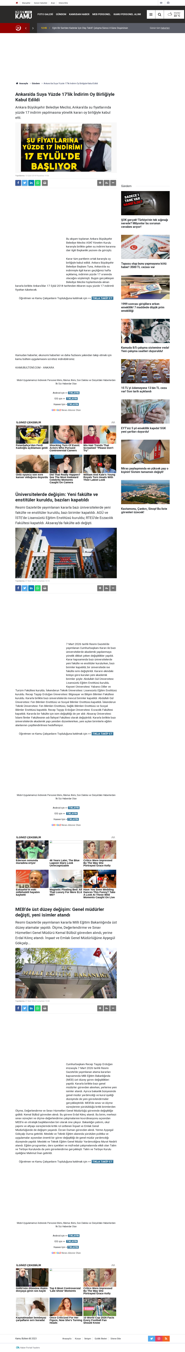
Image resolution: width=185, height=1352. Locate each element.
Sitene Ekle (63, 3)
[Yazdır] (45, 183)
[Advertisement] (92, 57)
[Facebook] (18, 183)
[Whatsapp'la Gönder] (38, 183)
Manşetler (26, 3)
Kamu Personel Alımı (127, 14)
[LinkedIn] (31, 183)
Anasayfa (66, 1338)
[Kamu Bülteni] (23, 14)
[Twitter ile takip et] (151, 1338)
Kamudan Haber (79, 14)
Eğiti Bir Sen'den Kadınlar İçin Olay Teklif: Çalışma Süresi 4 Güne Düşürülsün (90, 28)
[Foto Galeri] (168, 2)
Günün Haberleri (40, 3)
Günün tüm (160, 28)
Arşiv (53, 3)
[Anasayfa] (16, 3)
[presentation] (25, 28)
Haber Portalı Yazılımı (30, 1348)
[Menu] (151, 14)
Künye (78, 1338)
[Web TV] (161, 2)
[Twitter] (25, 183)
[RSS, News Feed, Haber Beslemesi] (166, 1338)
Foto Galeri (45, 14)
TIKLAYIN (74, 392)
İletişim (87, 1338)
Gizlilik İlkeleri (101, 1338)
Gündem (61, 14)
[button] (100, 183)
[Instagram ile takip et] (158, 1338)
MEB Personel (101, 14)
